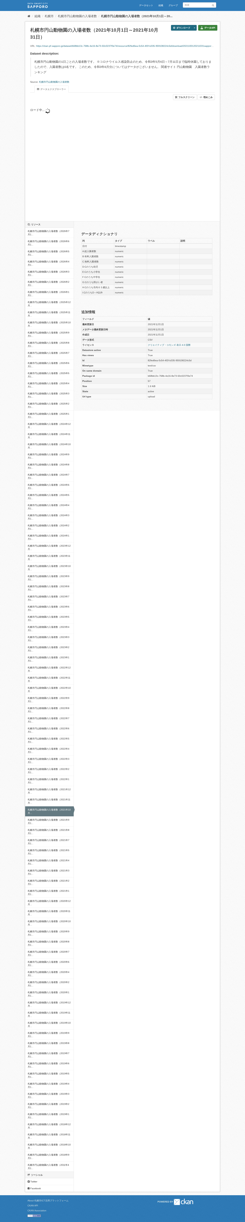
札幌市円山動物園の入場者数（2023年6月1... (48, 608)
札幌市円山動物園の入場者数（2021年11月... (49, 801)
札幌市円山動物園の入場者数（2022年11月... (49, 679)
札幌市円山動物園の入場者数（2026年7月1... (48, 233)
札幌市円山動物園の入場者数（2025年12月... (49, 304)
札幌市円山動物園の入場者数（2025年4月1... (48, 385)
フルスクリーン (186, 97)
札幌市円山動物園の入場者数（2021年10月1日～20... (136, 16)
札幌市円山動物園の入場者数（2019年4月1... (48, 1085)
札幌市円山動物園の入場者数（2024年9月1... (48, 456)
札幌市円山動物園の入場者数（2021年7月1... (48, 842)
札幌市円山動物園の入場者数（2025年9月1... (48, 334)
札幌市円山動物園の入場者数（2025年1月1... (48, 415)
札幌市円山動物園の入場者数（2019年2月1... (48, 1106)
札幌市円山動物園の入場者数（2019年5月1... (48, 1075)
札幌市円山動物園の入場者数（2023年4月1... (48, 629)
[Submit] (213, 4)
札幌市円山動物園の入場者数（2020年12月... (49, 903)
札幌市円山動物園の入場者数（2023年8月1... (48, 588)
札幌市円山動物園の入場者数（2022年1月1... (48, 781)
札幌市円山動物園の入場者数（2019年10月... (49, 1024)
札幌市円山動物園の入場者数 (77, 16)
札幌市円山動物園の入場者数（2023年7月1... (48, 598)
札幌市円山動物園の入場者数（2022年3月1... (48, 761)
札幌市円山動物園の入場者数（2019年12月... (49, 1004)
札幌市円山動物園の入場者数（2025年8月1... (48, 344)
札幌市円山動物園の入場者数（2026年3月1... (48, 273)
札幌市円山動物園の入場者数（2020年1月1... (48, 994)
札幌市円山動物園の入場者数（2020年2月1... (48, 984)
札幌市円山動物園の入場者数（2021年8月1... (48, 832)
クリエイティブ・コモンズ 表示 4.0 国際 (169, 345)
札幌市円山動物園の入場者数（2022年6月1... (48, 730)
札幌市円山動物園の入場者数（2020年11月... (49, 913)
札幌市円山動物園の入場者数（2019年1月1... (48, 1116)
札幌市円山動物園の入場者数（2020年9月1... (48, 933)
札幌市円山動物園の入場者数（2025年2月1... (48, 405)
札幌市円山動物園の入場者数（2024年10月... (49, 446)
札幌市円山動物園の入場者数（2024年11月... (49, 436)
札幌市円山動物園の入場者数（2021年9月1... (48, 821)
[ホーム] (29, 16)
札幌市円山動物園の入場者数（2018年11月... (49, 1136)
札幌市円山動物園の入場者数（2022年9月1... (48, 700)
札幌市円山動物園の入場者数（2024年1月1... (48, 537)
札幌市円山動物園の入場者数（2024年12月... (49, 426)
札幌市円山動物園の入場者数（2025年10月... (49, 324)
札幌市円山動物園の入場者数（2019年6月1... (48, 1065)
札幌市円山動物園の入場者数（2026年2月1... (48, 284)
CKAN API (33, 1205)
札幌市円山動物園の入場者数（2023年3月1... (48, 639)
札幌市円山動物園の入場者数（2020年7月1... (48, 953)
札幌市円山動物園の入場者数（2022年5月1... (48, 740)
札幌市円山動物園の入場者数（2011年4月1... (48, 1167)
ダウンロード (183, 27)
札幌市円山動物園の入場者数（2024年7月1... (48, 476)
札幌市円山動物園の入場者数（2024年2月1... (48, 527)
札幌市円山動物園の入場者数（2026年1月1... (48, 294)
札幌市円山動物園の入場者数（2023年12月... (49, 547)
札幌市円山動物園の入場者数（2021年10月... (49, 811)
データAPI (209, 27)
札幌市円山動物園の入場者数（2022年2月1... (48, 771)
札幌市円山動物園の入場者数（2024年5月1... (48, 497)
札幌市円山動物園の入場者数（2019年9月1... (48, 1035)
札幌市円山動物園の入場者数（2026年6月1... (48, 243)
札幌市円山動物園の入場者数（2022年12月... (49, 669)
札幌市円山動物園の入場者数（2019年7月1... (48, 1055)
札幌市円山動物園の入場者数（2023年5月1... (48, 618)
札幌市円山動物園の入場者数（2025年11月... (49, 314)
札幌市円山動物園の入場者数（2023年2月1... (48, 649)
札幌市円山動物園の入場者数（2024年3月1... (48, 517)
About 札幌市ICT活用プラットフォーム (48, 1200)
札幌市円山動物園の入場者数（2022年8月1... (48, 710)
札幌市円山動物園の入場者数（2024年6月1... (48, 487)
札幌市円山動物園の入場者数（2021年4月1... (48, 862)
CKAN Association (37, 1210)
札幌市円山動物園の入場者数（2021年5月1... (48, 852)
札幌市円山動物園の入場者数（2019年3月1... (48, 1096)
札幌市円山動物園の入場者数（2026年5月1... (48, 253)
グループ (173, 5)
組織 (160, 5)
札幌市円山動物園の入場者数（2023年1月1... (48, 659)
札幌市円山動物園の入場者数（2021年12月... (49, 791)
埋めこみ (208, 97)
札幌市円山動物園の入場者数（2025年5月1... (48, 375)
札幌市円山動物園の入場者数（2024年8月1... (48, 466)
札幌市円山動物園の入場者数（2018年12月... (49, 1126)
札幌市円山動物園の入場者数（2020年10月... (49, 923)
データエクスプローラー (53, 89)
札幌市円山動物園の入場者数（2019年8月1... (48, 1045)
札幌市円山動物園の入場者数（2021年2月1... (48, 882)
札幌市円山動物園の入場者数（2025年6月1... (48, 365)
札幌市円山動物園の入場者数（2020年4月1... (48, 974)
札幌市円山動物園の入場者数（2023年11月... (49, 558)
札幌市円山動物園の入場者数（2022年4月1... (48, 750)
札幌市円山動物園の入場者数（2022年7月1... (48, 720)
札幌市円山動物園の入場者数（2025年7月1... (48, 355)
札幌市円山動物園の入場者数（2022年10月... (49, 690)
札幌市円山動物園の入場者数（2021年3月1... (48, 872)
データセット (146, 5)
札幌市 (49, 16)
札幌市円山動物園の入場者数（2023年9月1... (48, 578)
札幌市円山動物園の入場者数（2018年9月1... (48, 1156)
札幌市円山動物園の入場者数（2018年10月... (49, 1146)
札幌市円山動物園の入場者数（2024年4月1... (48, 507)
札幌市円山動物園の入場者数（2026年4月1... (48, 263)
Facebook (35, 1188)
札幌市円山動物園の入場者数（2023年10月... (49, 568)
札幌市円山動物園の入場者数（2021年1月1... (48, 893)
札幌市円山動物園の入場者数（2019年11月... (49, 1014)
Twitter (33, 1181)
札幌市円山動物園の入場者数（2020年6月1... (48, 964)
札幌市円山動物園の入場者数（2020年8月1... (48, 943)
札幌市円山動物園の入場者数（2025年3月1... (48, 395)
